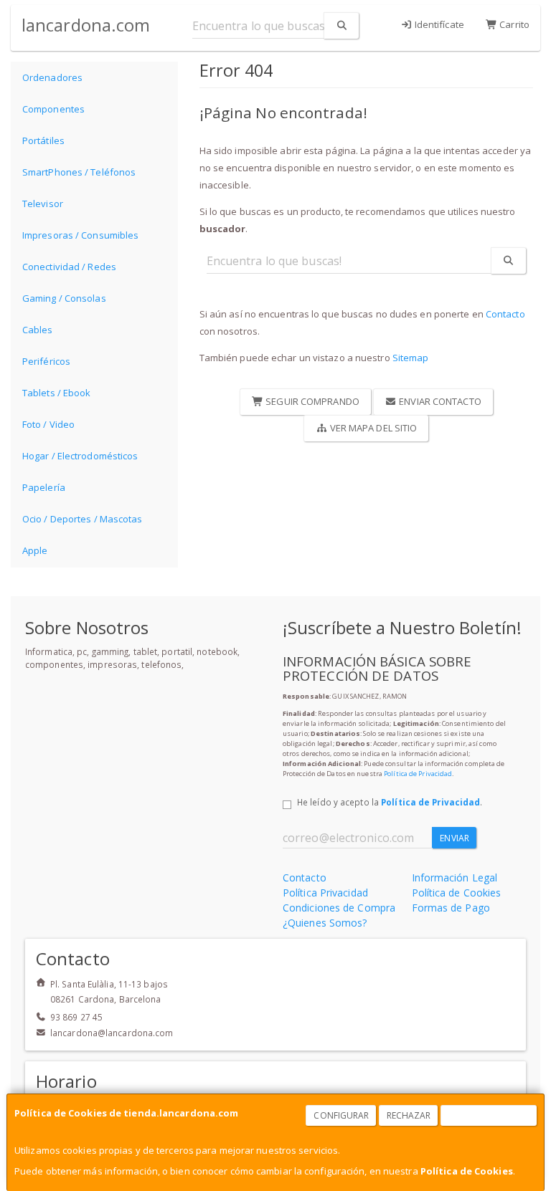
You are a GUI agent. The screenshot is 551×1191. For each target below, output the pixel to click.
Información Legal (455, 877)
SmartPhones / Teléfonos (79, 172)
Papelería (43, 487)
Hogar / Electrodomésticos (80, 455)
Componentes (53, 108)
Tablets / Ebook (56, 392)
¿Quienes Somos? (325, 922)
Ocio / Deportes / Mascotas (82, 518)
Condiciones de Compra (339, 907)
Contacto (505, 313)
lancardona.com (86, 25)
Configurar (341, 1115)
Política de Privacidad (418, 773)
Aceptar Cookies (489, 1115)
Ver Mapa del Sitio (372, 427)
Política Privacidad (325, 892)
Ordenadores (52, 77)
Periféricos (46, 361)
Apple (35, 550)
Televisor (42, 203)
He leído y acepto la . (389, 802)
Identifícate (438, 24)
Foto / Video (48, 424)
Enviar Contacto (439, 401)
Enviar (454, 838)
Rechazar (409, 1115)
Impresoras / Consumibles (80, 235)
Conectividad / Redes (69, 266)
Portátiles (43, 140)
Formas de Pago (451, 907)
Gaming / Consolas (64, 298)
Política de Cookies (466, 1170)
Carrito (513, 24)
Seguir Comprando (311, 401)
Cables (37, 329)
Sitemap (410, 357)
